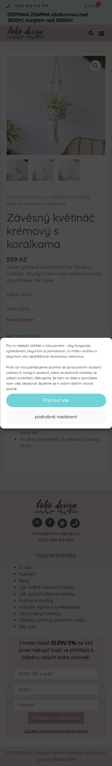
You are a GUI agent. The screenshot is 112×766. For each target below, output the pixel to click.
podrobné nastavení (56, 416)
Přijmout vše (56, 400)
